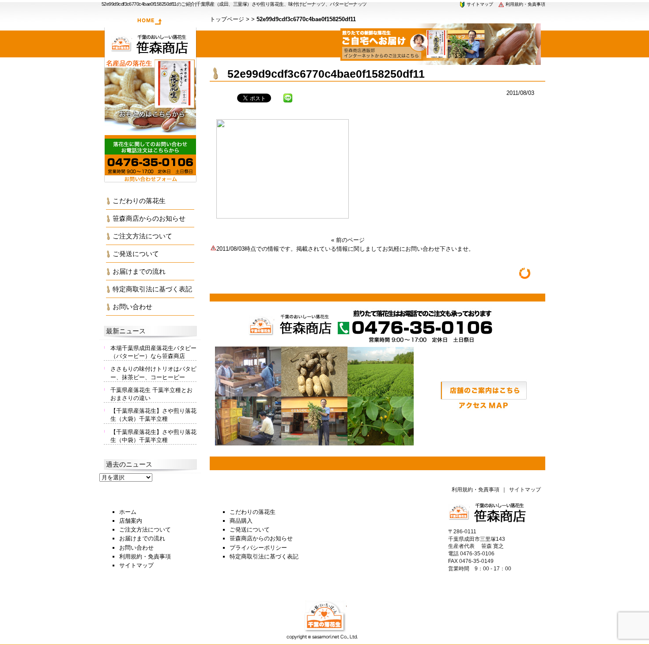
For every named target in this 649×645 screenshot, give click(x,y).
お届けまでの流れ (139, 271)
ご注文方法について (142, 236)
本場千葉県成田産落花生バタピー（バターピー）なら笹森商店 (153, 352)
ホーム (127, 512)
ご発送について (136, 253)
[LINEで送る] (287, 97)
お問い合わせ (132, 306)
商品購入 (241, 520)
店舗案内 (130, 520)
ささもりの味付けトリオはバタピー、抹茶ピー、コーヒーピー (153, 373)
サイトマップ (479, 4)
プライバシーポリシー (258, 547)
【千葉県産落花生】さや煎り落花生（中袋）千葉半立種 (153, 436)
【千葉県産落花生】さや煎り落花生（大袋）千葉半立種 (153, 414)
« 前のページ (348, 240)
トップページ (227, 19)
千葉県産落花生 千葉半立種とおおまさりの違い (151, 394)
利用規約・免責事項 (524, 4)
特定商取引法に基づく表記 (152, 289)
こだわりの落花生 (139, 200)
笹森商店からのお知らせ (149, 218)
